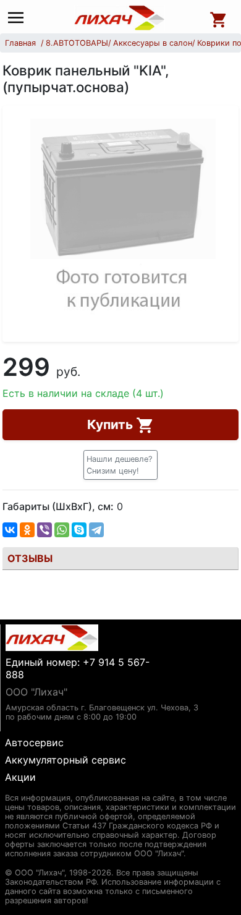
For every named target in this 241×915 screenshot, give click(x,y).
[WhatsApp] (61, 529)
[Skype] (79, 529)
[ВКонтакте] (9, 529)
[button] (120, 465)
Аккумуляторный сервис (65, 760)
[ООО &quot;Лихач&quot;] (120, 18)
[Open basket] (218, 18)
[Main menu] (19, 18)
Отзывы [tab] (30, 558)
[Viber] (44, 529)
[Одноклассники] (27, 529)
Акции (20, 777)
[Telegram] (96, 529)
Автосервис (34, 742)
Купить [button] (111, 424)
